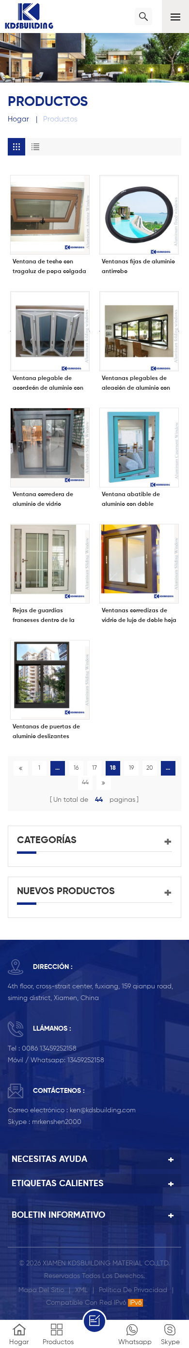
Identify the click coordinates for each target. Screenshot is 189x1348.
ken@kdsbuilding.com (103, 1110)
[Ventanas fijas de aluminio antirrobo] (139, 214)
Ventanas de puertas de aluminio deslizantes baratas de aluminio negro (49, 733)
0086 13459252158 (49, 1048)
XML (81, 1290)
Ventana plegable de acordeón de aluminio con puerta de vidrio (48, 384)
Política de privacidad (133, 1290)
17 (94, 768)
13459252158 (85, 1060)
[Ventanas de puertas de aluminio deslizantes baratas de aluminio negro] (50, 679)
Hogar (18, 119)
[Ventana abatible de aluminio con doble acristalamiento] (139, 447)
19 (131, 768)
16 (76, 768)
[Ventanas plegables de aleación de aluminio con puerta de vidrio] (139, 331)
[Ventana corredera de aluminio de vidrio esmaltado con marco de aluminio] (50, 447)
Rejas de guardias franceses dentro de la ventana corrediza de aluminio (44, 616)
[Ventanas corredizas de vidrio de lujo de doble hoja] (139, 563)
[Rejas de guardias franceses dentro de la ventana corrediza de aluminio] (50, 563)
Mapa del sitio (41, 1290)
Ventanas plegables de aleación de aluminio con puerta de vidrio (136, 384)
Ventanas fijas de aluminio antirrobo (138, 267)
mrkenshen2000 (56, 1122)
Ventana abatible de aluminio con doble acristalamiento (131, 500)
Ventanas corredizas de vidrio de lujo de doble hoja (139, 615)
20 (149, 768)
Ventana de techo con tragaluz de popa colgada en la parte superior (49, 268)
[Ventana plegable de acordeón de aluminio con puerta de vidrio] (50, 331)
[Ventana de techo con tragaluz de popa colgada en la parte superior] (50, 214)
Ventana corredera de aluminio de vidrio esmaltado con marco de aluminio (47, 500)
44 (85, 783)
